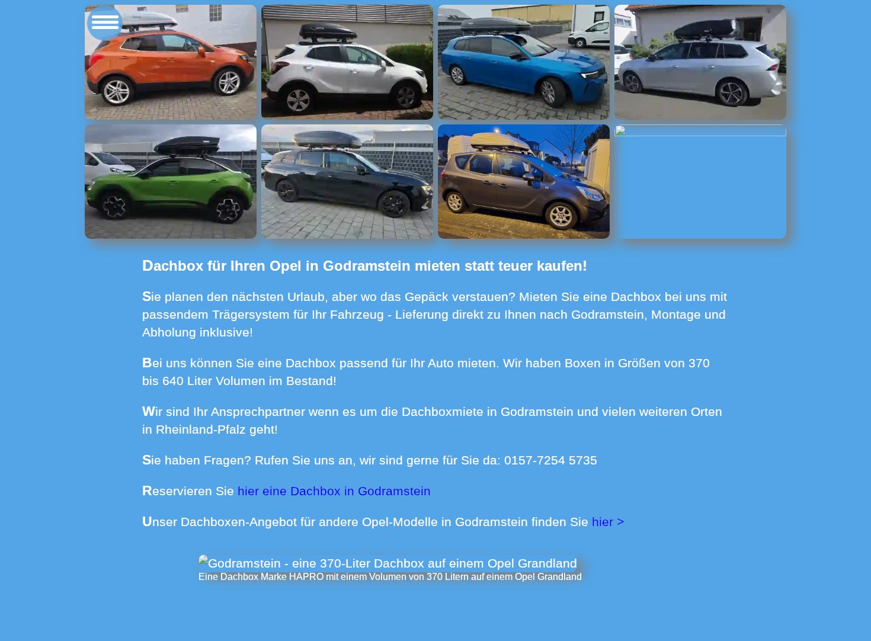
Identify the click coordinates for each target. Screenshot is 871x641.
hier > (608, 521)
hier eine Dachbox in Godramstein (334, 491)
